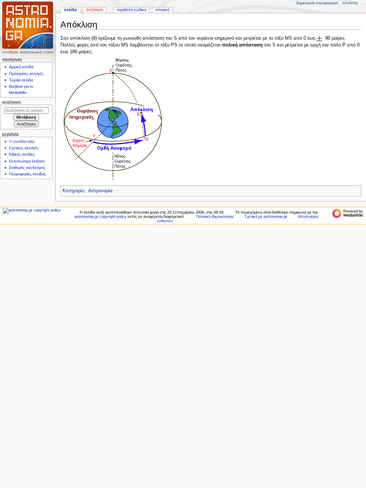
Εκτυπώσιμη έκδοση (27, 161)
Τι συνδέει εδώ (22, 141)
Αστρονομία (100, 190)
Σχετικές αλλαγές (24, 148)
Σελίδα (70, 10)
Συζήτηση (94, 10)
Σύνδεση (350, 3)
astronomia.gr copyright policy (100, 216)
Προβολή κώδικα (131, 10)
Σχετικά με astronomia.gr (265, 216)
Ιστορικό (162, 10)
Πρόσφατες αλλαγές (26, 73)
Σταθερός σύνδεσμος (27, 167)
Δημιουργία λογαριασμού (317, 3)
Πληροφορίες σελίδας (27, 174)
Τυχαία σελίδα (21, 80)
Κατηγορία (73, 190)
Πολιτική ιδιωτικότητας (215, 216)
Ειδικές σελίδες (22, 154)
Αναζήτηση (11, 102)
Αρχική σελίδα (21, 67)
